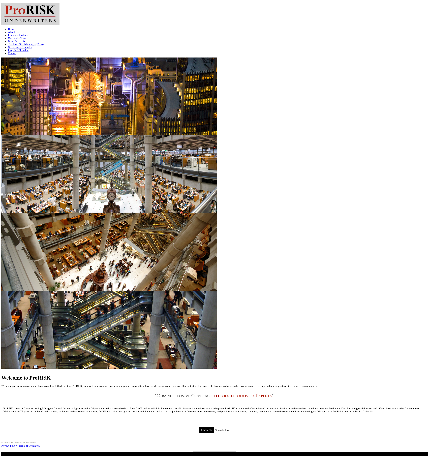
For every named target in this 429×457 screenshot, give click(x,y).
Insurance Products (18, 35)
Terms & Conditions (29, 445)
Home (11, 29)
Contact (12, 53)
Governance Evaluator (20, 47)
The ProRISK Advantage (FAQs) (26, 44)
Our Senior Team (17, 38)
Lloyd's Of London (18, 50)
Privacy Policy (9, 445)
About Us (13, 32)
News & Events (16, 41)
